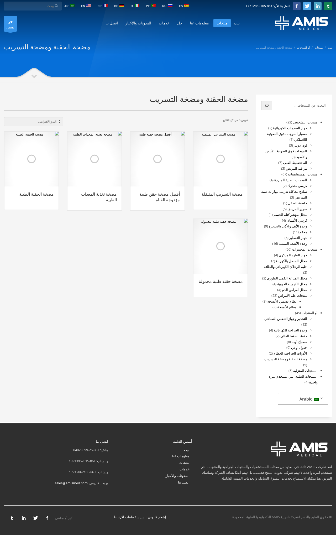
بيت (187, 449)
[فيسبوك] (297, 6)
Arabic (306, 399)
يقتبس (10, 23)
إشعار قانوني (157, 517)
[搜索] (266, 105)
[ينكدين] (318, 6)
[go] (56, 6)
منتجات (184, 462)
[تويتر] (307, 6)
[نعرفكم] (328, 6)
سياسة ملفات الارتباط (128, 517)
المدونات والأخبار (178, 475)
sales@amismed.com (71, 483)
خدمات (185, 469)
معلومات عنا (181, 456)
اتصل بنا (184, 482)
